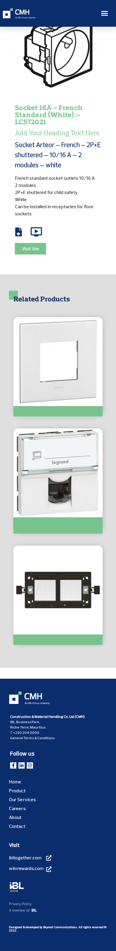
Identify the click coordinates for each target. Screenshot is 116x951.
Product (17, 790)
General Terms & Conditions (32, 738)
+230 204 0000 (26, 732)
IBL (34, 910)
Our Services (22, 799)
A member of (19, 910)
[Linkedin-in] (21, 765)
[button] (104, 13)
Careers (17, 808)
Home (15, 782)
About (15, 817)
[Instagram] (30, 765)
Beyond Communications (60, 927)
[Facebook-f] (13, 765)
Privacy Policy (20, 903)
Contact (17, 826)
